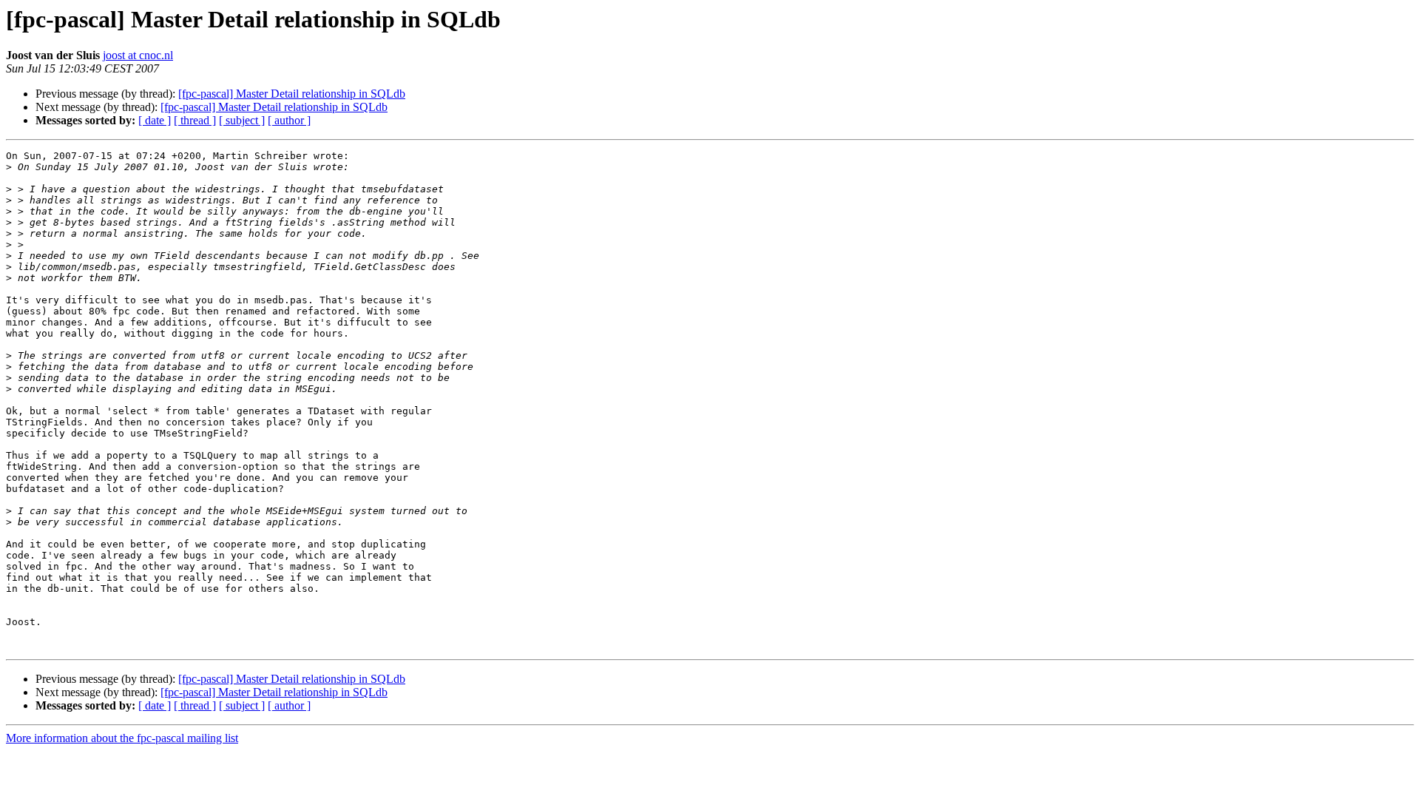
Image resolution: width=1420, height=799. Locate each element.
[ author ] (289, 120)
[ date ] (154, 120)
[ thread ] (195, 120)
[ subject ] (242, 120)
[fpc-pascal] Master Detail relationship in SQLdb (291, 93)
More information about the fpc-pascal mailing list (122, 738)
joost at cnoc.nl (138, 55)
